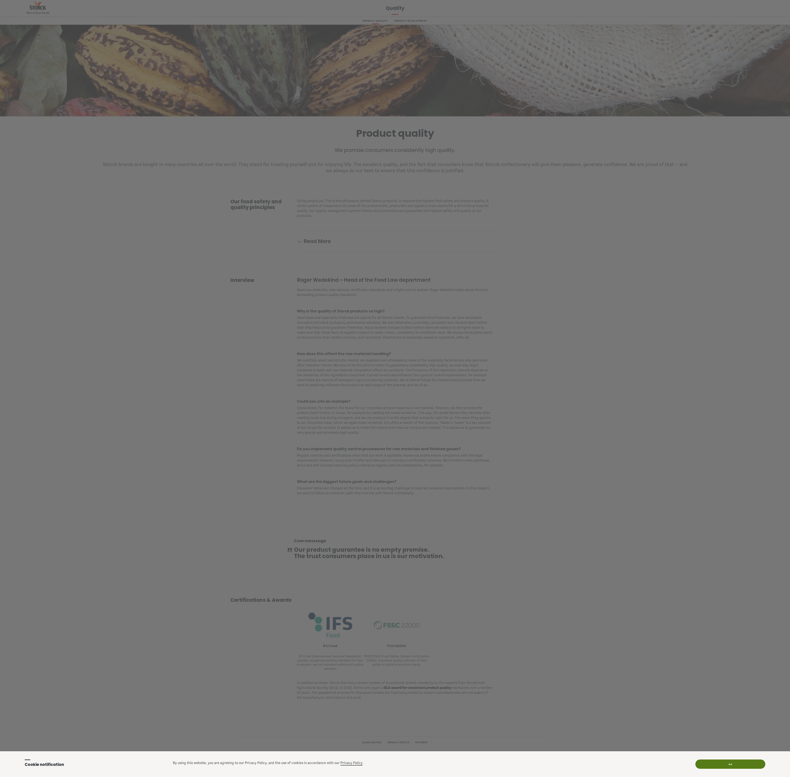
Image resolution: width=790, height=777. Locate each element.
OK (730, 764)
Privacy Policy (351, 763)
